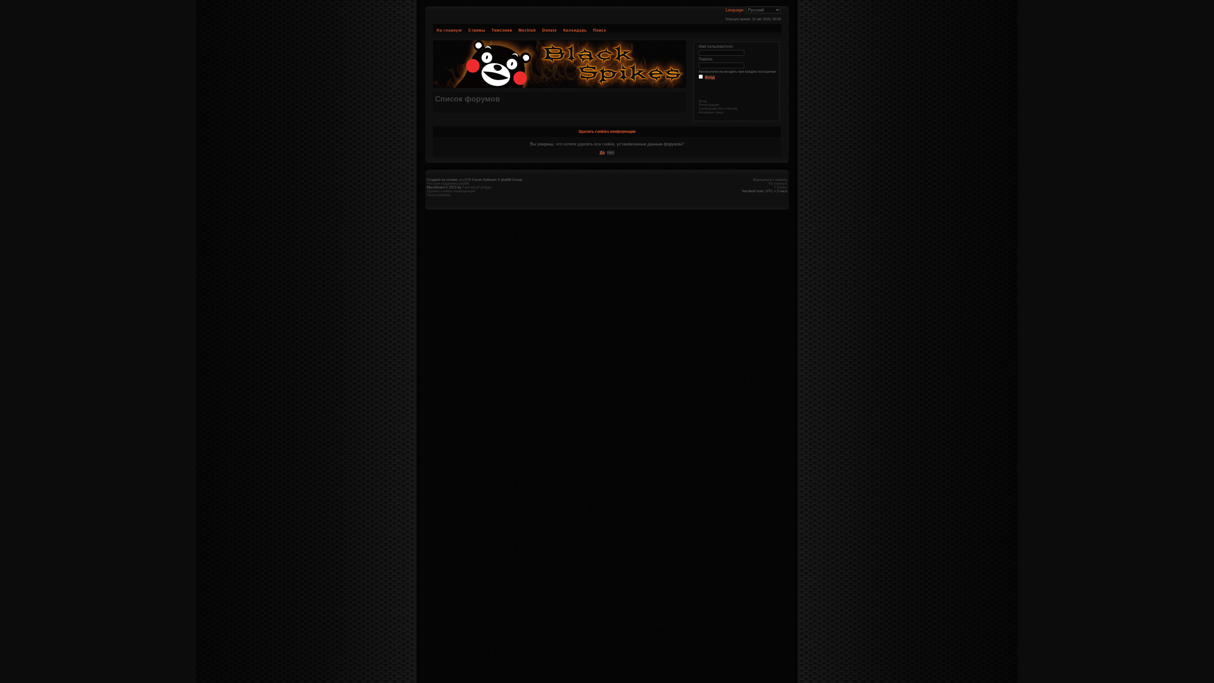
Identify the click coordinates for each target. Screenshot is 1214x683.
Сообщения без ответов (718, 108)
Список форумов (467, 99)
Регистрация (709, 105)
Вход (703, 101)
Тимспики (502, 30)
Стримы (476, 30)
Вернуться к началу (770, 180)
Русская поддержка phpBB (448, 183)
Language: (735, 10)
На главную (449, 30)
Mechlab (527, 30)
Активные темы (711, 112)
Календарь (575, 30)
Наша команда (439, 195)
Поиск (599, 30)
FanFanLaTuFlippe (476, 187)
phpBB (463, 180)
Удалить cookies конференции (451, 191)
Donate (549, 30)
